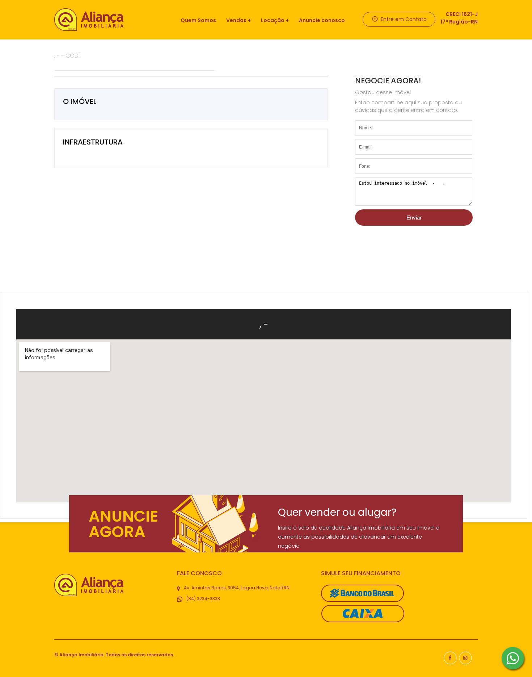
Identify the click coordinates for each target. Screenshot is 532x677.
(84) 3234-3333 (202, 598)
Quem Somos (198, 20)
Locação (272, 20)
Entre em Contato (403, 19)
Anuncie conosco (322, 20)
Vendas (236, 20)
